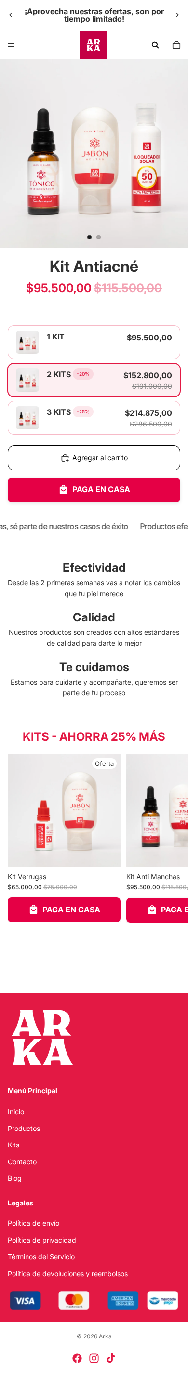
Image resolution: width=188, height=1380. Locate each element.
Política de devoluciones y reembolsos (68, 1273)
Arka (105, 1336)
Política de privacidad (42, 1240)
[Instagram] (94, 1358)
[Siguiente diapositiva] (177, 15)
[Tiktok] (111, 1358)
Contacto (22, 1162)
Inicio (16, 1111)
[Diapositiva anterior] (10, 15)
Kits (13, 1145)
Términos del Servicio (41, 1256)
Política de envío (33, 1223)
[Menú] (11, 45)
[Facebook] (77, 1358)
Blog (15, 1178)
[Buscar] (155, 45)
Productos (24, 1128)
